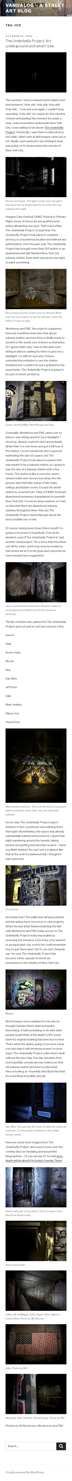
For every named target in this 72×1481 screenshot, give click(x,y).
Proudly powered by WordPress (25, 1472)
